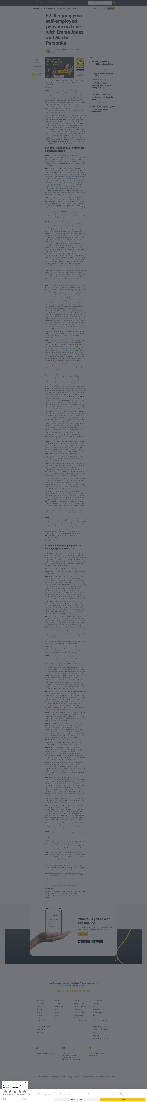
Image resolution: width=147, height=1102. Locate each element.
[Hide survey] (26, 1083)
